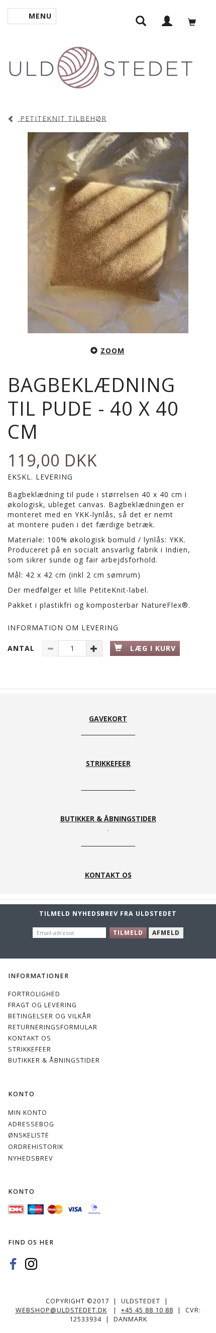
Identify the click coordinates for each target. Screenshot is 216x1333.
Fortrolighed (34, 994)
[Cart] (194, 21)
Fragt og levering (42, 1005)
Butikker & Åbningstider (54, 1060)
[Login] (167, 20)
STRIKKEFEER (29, 1049)
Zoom (112, 350)
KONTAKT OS (29, 1038)
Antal (22, 648)
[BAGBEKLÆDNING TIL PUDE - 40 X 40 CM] (108, 232)
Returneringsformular (52, 1027)
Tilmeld (128, 932)
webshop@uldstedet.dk (61, 1310)
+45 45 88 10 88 (147, 1310)
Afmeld (166, 932)
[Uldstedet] (100, 65)
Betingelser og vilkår (49, 1016)
